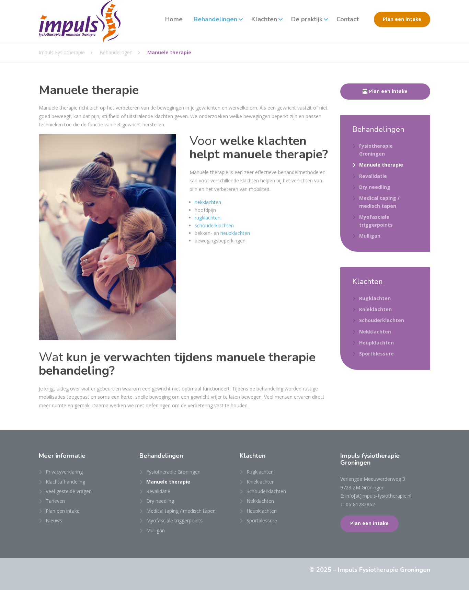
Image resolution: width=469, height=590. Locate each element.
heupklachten (235, 233)
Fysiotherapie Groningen (376, 150)
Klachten (264, 19)
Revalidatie (373, 176)
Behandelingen (215, 19)
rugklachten (207, 217)
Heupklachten (376, 342)
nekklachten (208, 202)
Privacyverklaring (64, 471)
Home (174, 19)
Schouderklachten (381, 320)
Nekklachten (375, 331)
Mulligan (369, 235)
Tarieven (55, 501)
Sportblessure (376, 353)
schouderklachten (214, 225)
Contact (347, 19)
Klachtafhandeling (65, 481)
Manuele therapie (381, 164)
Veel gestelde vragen (69, 491)
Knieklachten (375, 309)
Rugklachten (375, 298)
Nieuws (54, 520)
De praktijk (306, 19)
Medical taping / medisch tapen (379, 202)
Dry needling (374, 187)
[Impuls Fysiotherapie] (80, 21)
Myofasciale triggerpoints (376, 221)
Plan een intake (402, 19)
